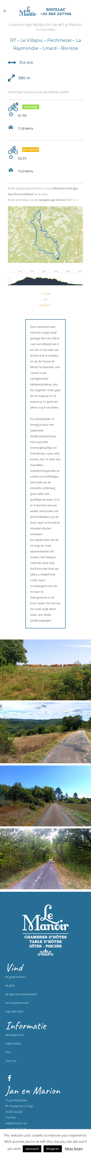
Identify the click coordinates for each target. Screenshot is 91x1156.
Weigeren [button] (52, 1149)
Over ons (10, 1061)
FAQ (7, 1052)
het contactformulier (17, 1003)
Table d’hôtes (13, 1043)
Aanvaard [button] (32, 1149)
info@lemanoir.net (16, 1123)
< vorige (45, 293)
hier (74, 200)
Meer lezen (74, 1148)
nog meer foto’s (14, 1011)
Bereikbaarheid (14, 1035)
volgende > (45, 305)
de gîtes (10, 985)
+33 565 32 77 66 (16, 1129)
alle (46, 299)
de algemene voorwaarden (21, 994)
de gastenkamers (15, 977)
